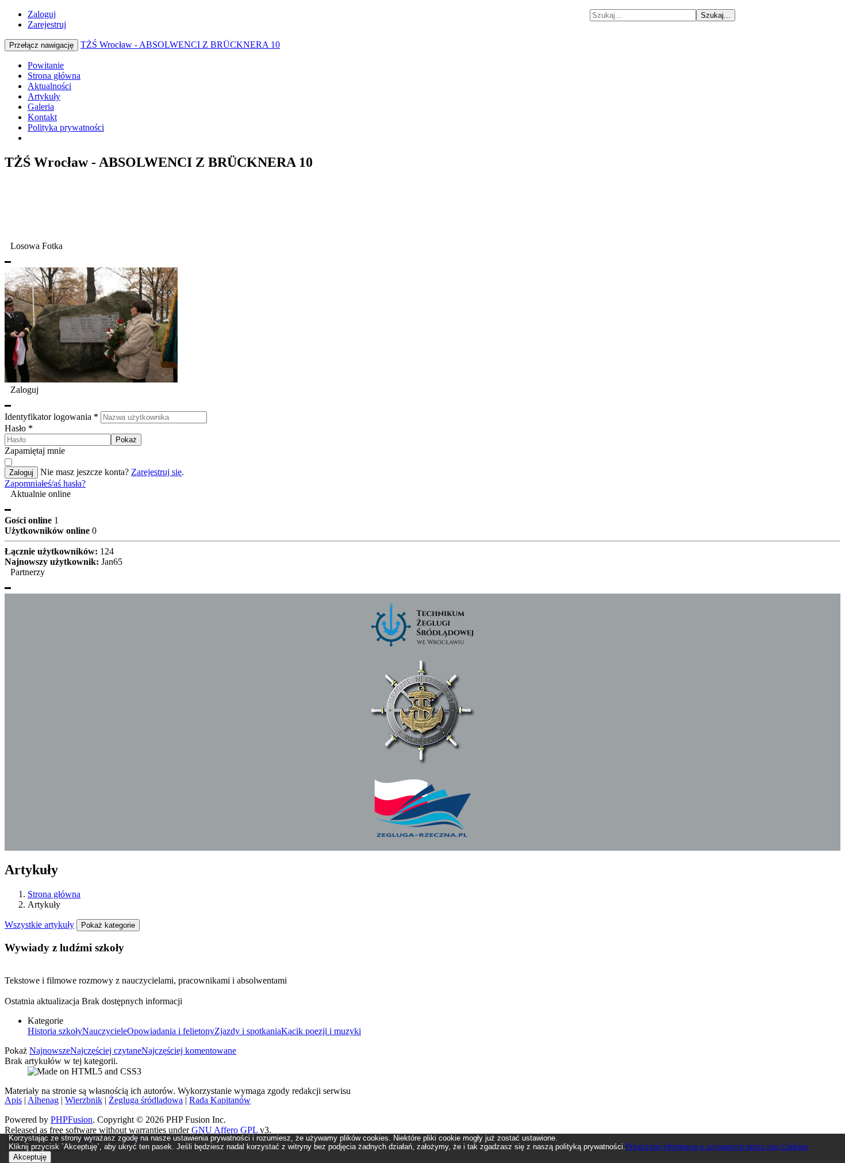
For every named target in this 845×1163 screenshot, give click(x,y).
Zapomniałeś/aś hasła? (45, 483)
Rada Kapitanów (220, 1100)
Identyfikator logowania (51, 417)
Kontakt (42, 117)
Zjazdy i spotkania (247, 1031)
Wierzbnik (83, 1100)
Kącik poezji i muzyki (321, 1031)
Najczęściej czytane (105, 1050)
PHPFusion (72, 1119)
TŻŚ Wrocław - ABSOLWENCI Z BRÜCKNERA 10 (180, 44)
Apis (13, 1100)
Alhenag (43, 1100)
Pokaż (126, 439)
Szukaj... (716, 15)
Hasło (19, 428)
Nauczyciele (104, 1031)
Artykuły (44, 96)
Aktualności (49, 86)
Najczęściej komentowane (188, 1050)
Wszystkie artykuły (39, 924)
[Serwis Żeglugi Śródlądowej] (422, 835)
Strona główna (54, 76)
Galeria (41, 107)
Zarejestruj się (156, 472)
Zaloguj (42, 14)
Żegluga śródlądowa (146, 1100)
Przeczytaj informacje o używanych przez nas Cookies (716, 1146)
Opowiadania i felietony (170, 1031)
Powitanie (46, 65)
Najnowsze (49, 1050)
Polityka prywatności (66, 127)
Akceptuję (30, 1157)
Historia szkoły (55, 1031)
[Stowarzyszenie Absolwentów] (423, 762)
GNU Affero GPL (224, 1130)
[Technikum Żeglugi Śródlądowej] (422, 643)
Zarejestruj (47, 24)
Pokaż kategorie (108, 925)
